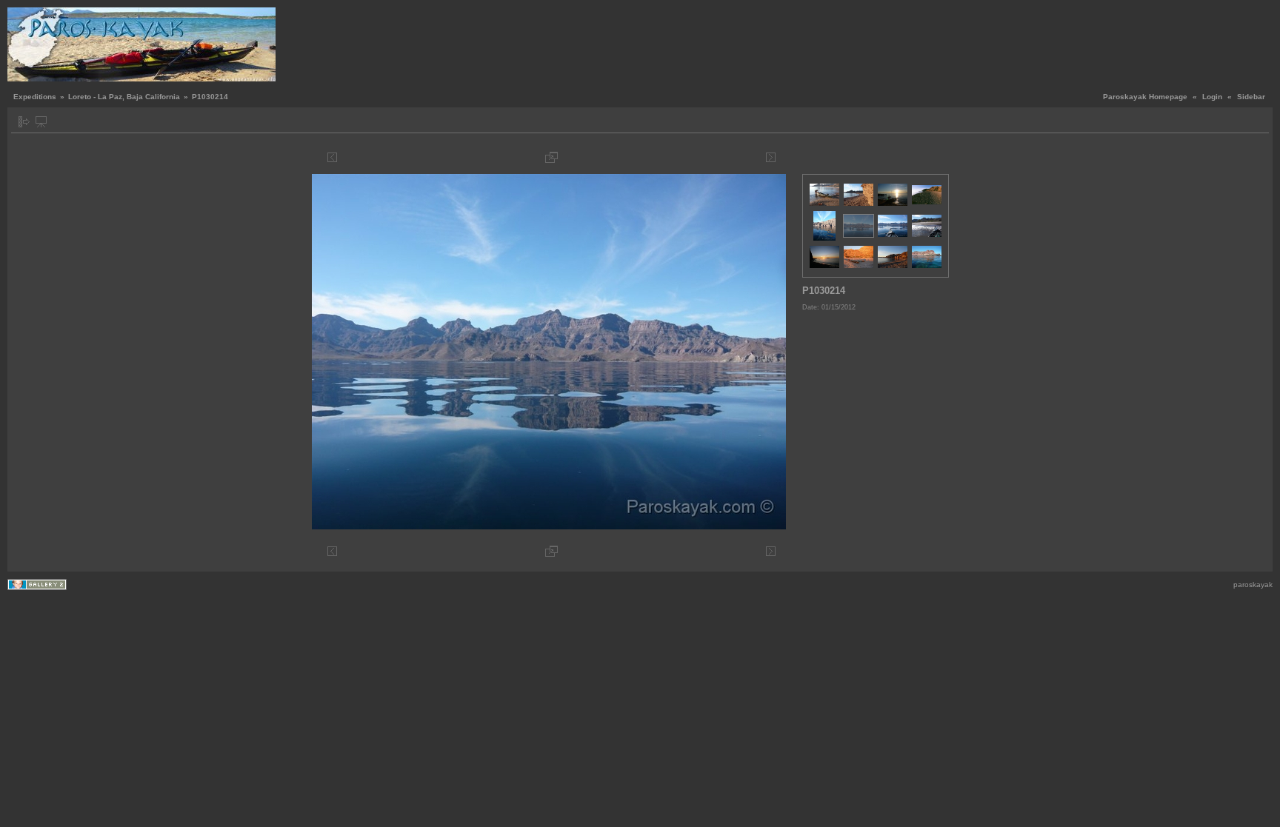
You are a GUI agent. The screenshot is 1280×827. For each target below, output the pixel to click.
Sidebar (1251, 97)
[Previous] (332, 157)
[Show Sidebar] (24, 121)
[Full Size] (551, 157)
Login (1212, 97)
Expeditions (34, 97)
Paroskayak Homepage (1145, 97)
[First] (321, 157)
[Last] (781, 157)
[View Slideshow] (41, 121)
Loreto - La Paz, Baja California (124, 97)
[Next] (770, 157)
